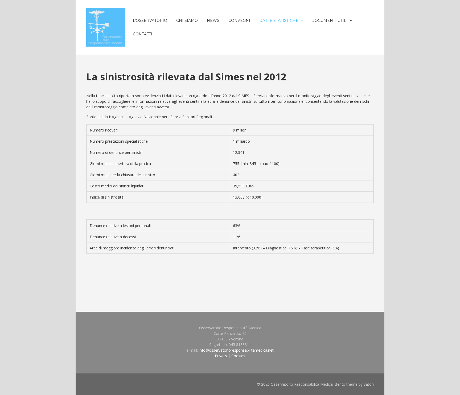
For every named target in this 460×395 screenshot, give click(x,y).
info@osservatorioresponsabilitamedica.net (236, 350)
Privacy (221, 355)
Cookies (238, 355)
